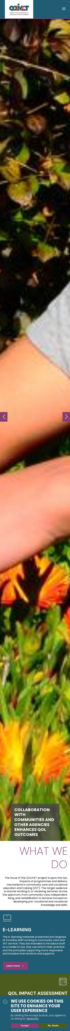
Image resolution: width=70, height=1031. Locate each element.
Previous (3, 417)
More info (33, 1018)
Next (66, 417)
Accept (25, 1025)
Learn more (13, 965)
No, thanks (53, 1025)
